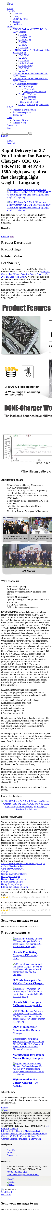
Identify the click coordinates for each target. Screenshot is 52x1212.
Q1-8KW (22, 45)
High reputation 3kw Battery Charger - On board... (25, 1082)
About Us (11, 11)
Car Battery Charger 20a (12, 868)
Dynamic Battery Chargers (13, 879)
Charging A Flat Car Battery (14, 874)
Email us (5, 236)
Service (16, 21)
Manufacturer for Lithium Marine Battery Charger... (28, 1056)
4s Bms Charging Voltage (13, 866)
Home (10, 8)
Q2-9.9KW (23, 68)
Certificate (17, 24)
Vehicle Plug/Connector (35, 91)
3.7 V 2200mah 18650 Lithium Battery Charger (23, 863)
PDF (12, 236)
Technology (18, 115)
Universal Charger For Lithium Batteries (25, 272)
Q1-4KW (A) (24, 37)
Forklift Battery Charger (12, 881)
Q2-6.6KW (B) (25, 65)
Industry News (19, 122)
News (9, 117)
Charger (5, 871)
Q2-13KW (23, 71)
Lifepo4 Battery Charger (12, 1131)
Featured (11, 143)
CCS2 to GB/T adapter (29, 102)
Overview (17, 13)
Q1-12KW (23, 47)
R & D (10, 107)
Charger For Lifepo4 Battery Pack (25, 1139)
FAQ (9, 128)
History (16, 16)
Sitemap (14, 1128)
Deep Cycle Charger (10, 876)
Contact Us (12, 125)
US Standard (30, 99)
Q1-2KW (22, 34)
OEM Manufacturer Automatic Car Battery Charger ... (26, 1030)
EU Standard (30, 97)
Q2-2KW (22, 58)
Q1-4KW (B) (24, 39)
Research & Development (24, 109)
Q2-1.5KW (23, 55)
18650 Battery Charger (20, 1133)
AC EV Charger (26, 86)
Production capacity (22, 112)
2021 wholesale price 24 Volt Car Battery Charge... (28, 982)
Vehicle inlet (30, 89)
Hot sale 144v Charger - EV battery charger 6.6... (27, 1004)
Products (11, 26)
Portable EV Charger (28, 94)
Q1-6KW (22, 42)
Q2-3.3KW (23, 60)
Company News (20, 120)
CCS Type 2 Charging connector (33, 104)
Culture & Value (20, 19)
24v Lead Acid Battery (16, 277)
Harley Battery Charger (12, 884)
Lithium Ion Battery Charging (14, 887)
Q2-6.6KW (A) (25, 63)
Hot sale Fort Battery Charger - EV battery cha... (25, 955)
